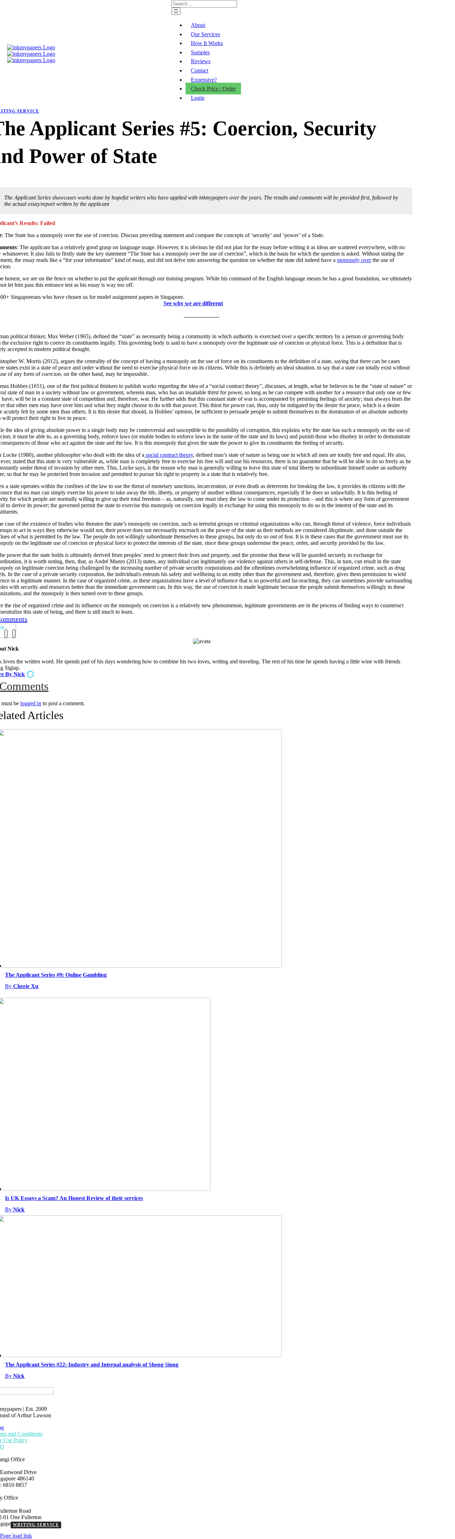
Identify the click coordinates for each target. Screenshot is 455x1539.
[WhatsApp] (13, 633)
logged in (30, 703)
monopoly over (354, 260)
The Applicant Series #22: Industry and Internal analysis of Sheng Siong (91, 1365)
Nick (15, 1209)
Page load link (16, 1536)
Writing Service (36, 1524)
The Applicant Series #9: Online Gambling (56, 975)
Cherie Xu (21, 986)
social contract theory (168, 455)
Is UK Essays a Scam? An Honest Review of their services (74, 1198)
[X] (6, 633)
